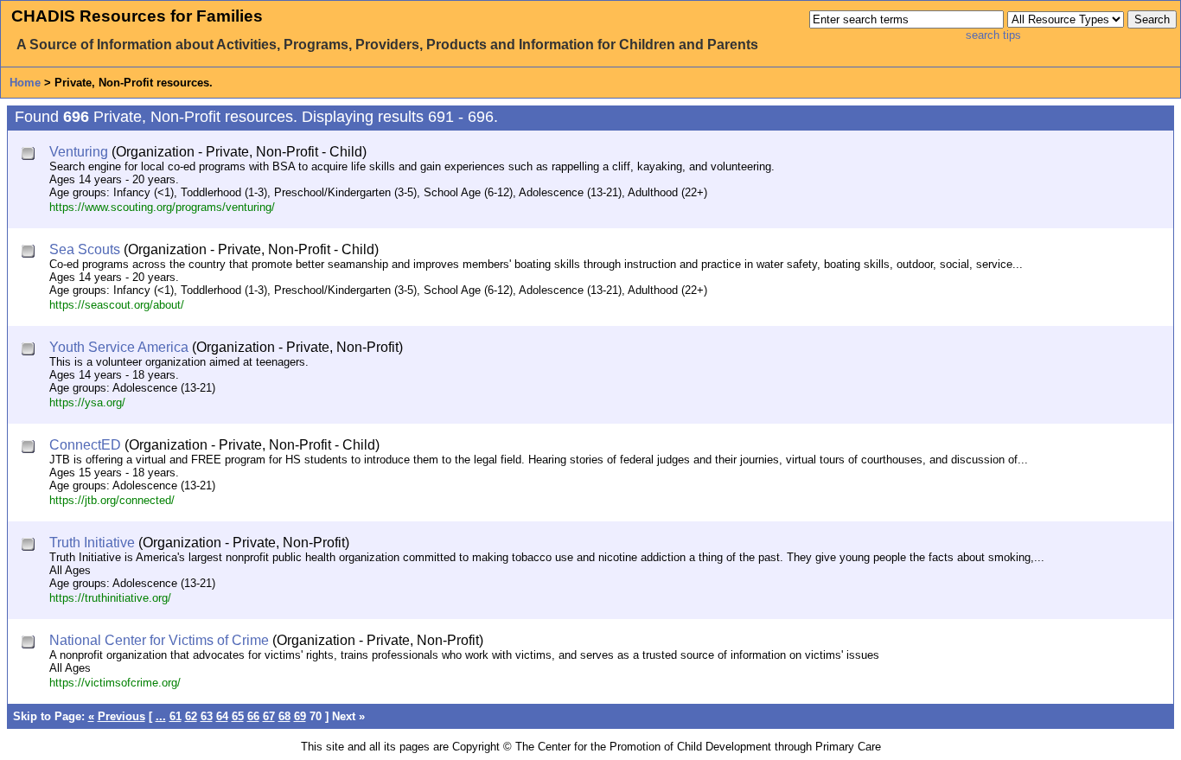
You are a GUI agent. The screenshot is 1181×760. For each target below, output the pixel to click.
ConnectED (85, 444)
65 (238, 716)
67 (269, 716)
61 (175, 716)
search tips (993, 35)
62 (191, 716)
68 (284, 716)
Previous (121, 716)
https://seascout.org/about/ (116, 304)
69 (300, 716)
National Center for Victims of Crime (159, 640)
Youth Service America (118, 347)
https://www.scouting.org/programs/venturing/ (162, 207)
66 (253, 716)
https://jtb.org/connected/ (112, 500)
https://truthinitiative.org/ (110, 597)
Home (25, 82)
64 (222, 716)
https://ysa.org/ (87, 402)
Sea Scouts (84, 249)
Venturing (78, 151)
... (161, 716)
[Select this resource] (30, 155)
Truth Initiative (92, 542)
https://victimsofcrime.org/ (115, 682)
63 (207, 716)
